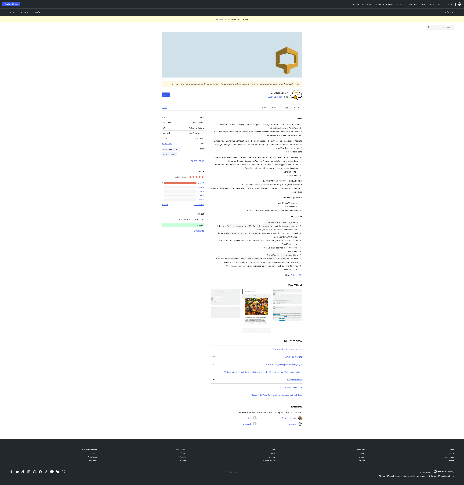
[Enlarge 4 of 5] (237, 292)
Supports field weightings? (290, 387)
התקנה (274, 107)
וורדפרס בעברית (425, 472)
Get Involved (181, 449)
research (173, 154)
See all (165, 204)
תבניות (362, 453)
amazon (176, 149)
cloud (165, 149)
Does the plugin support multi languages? (284, 364)
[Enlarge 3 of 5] (268, 292)
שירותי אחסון (449, 457)
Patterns (361, 461)
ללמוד (273, 449)
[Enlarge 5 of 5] (237, 310)
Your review (199, 204)
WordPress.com (89, 449)
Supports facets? (294, 380)
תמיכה (164, 107)
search (165, 154)
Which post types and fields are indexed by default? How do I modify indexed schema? (262, 372)
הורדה (165, 95)
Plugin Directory (448, 12)
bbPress (92, 457)
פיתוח (263, 107)
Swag (183, 461)
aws (170, 149)
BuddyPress (91, 461)
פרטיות (451, 461)
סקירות (286, 107)
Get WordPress (11, 4)
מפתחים (272, 457)
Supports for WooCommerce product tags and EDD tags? (276, 395)
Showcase (361, 449)
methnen (293, 424)
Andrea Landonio (276, 97)
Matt (94, 453)
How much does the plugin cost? (287, 349)
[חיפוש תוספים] (428, 27)
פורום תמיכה (198, 231)
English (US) (167, 143)
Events (183, 453)
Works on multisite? (293, 357)
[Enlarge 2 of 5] (299, 309)
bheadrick (247, 424)
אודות (452, 449)
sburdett (247, 418)
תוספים (362, 457)
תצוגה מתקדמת (197, 161)
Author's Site (296, 275)
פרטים (297, 107)
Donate (182, 457)
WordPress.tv (269, 461)
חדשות (451, 453)
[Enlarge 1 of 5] (299, 292)
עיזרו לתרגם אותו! (221, 19)
